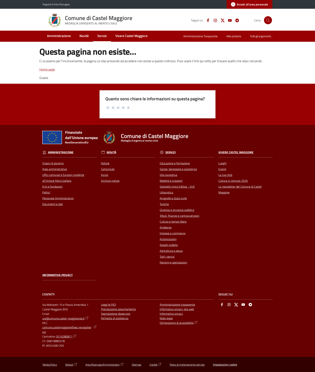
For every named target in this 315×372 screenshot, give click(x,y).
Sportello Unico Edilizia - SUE (177, 186)
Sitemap (136, 365)
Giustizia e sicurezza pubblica (177, 210)
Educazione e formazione (175, 163)
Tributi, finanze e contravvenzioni (179, 216)
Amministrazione (60, 152)
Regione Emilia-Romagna (56, 4)
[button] (268, 20)
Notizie (105, 163)
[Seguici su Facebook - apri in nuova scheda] (206, 20)
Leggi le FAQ (108, 304)
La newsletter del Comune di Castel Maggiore (240, 189)
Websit (69, 365)
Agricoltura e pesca (171, 251)
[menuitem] (59, 36)
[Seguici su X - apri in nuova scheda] (221, 20)
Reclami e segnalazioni (173, 262)
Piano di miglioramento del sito (187, 365)
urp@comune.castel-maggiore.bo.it (63, 318)
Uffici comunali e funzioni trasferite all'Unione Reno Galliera (63, 178)
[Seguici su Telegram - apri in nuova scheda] (235, 20)
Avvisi (104, 175)
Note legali (166, 318)
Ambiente (166, 227)
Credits (153, 365)
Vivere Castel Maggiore (235, 152)
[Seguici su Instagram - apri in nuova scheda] (213, 20)
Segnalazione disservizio (115, 313)
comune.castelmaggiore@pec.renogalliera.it (66, 329)
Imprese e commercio (172, 233)
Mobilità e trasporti (171, 181)
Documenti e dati (52, 204)
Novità (111, 152)
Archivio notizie (110, 181)
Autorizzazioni (168, 239)
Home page (47, 69)
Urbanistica (166, 192)
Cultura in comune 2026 (233, 181)
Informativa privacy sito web (177, 309)
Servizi (170, 152)
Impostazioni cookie (225, 364)
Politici (46, 192)
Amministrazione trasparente (177, 304)
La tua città (225, 175)
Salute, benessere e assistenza (178, 169)
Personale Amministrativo (58, 198)
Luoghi (222, 163)
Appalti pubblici (169, 245)
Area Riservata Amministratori (102, 365)
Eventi (222, 169)
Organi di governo (53, 163)
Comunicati (107, 169)
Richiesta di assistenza (114, 318)
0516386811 (64, 336)
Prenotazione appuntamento (118, 309)
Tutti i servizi (167, 256)
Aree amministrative (54, 169)
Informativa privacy (57, 275)
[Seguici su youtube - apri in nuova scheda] (228, 20)
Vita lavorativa (168, 175)
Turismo (164, 204)
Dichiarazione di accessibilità (177, 323)
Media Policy (50, 365)
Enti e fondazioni (52, 186)
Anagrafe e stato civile (173, 198)
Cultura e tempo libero (173, 221)
